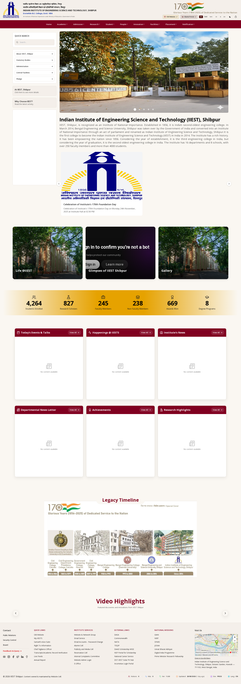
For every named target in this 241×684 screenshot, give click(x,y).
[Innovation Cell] (27, 657)
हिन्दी (205, 17)
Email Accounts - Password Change (88, 642)
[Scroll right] (225, 613)
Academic (61, 24)
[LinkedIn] (22, 657)
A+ (224, 17)
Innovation (138, 24)
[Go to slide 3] (144, 109)
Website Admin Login (82, 660)
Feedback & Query (12, 651)
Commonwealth (120, 638)
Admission (78, 24)
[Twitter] (18, 657)
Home (49, 24)
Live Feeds (38, 656)
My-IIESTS (38, 638)
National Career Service (123, 656)
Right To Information (42, 645)
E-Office (77, 663)
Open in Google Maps (202, 658)
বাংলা (211, 17)
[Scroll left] (16, 613)
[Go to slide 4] (148, 109)
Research (94, 24)
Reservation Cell (80, 652)
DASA (116, 635)
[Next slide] (229, 183)
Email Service (79, 638)
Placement (170, 24)
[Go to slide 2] (139, 109)
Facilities (154, 24)
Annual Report (40, 660)
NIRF (157, 638)
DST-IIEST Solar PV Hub (124, 660)
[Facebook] (13, 657)
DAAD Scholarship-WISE (124, 649)
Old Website (39, 635)
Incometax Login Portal (123, 663)
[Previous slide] (58, 183)
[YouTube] (4, 657)
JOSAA (157, 645)
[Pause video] (140, 231)
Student (109, 24)
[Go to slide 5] (153, 109)
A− (217, 17)
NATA (116, 642)
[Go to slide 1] (135, 109)
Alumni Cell (78, 645)
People (123, 24)
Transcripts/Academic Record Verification (50, 652)
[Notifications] (235, 17)
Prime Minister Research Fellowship (169, 656)
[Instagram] (9, 657)
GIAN (157, 635)
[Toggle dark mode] (230, 17)
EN (201, 17)
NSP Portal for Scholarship (125, 652)
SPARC (157, 642)
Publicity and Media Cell (83, 649)
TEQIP (116, 645)
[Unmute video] (145, 231)
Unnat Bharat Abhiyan (163, 649)
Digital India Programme (164, 652)
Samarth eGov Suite (42, 642)
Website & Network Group (85, 635)
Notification (188, 24)
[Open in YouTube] (151, 231)
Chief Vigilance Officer (43, 649)
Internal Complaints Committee (87, 656)
